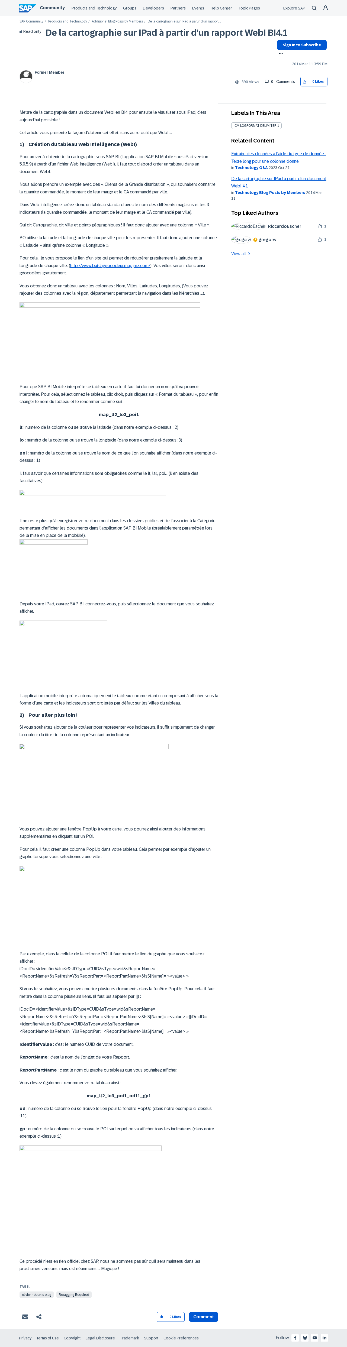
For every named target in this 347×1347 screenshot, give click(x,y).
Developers (153, 8)
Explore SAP (294, 8)
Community (52, 7)
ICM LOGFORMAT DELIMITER (255, 126)
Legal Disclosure (100, 1338)
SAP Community (31, 21)
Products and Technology (94, 8)
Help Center (221, 8)
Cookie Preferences (181, 1338)
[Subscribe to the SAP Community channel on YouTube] (315, 1338)
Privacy (25, 1338)
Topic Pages (249, 8)
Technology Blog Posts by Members (270, 192)
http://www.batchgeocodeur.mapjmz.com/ (110, 265)
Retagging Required (74, 1295)
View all (238, 253)
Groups (129, 8)
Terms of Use (47, 1338)
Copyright (72, 1338)
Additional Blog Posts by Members (117, 21)
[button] (305, 81)
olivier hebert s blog (36, 1295)
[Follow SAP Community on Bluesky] (305, 1338)
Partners (178, 8)
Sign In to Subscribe (302, 45)
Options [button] (280, 54)
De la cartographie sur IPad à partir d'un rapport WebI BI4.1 (167, 33)
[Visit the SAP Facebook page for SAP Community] (295, 1338)
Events (198, 8)
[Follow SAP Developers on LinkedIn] (324, 1338)
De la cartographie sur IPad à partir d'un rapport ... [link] (184, 21)
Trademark (129, 1338)
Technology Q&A (251, 167)
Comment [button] (203, 1316)
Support (151, 1338)
